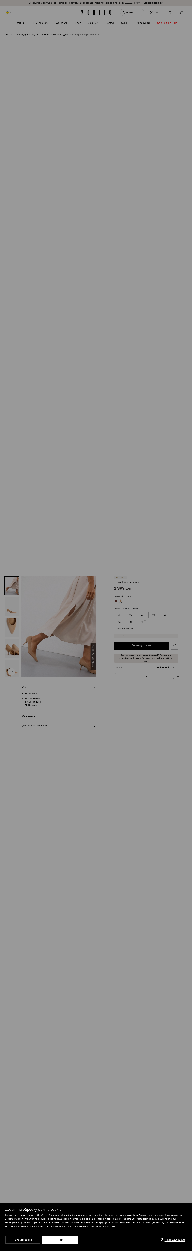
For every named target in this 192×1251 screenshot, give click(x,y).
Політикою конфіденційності (105, 1226)
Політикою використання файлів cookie (66, 1226)
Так (60, 1240)
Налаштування (23, 1240)
